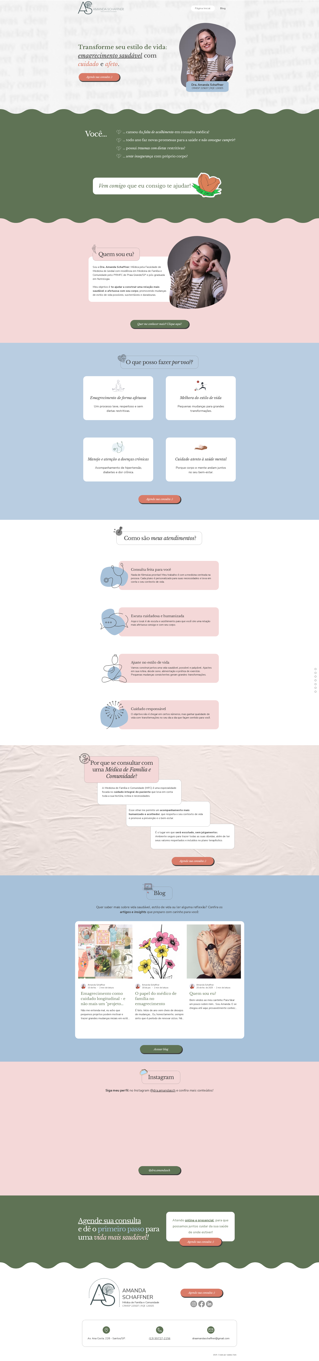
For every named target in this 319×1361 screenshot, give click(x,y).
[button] (99, 77)
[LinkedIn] (209, 1304)
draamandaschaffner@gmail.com (210, 1338)
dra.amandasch (164, 1090)
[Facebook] (201, 1304)
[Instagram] (193, 1304)
